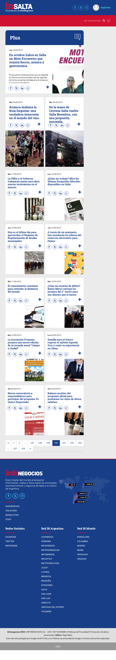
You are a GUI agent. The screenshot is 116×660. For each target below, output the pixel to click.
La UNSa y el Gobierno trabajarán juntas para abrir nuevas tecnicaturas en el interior (24, 183)
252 (72, 443)
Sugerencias (12, 506)
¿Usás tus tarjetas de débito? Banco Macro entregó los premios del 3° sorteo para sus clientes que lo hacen (64, 290)
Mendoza (46, 576)
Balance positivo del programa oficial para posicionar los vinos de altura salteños (64, 398)
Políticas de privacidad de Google (67, 638)
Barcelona (83, 537)
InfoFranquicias (50, 550)
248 (40, 443)
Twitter (9, 541)
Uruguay (82, 559)
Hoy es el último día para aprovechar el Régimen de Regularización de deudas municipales (23, 237)
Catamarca (47, 537)
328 (23, 448)
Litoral (45, 572)
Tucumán (46, 611)
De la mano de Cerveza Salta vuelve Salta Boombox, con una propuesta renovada (63, 114)
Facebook (10, 537)
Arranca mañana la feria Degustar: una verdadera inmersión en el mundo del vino (24, 112)
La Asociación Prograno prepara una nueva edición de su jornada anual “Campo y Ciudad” (24, 344)
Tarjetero (11, 510)
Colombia (82, 541)
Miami (80, 550)
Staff (8, 519)
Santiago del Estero (52, 607)
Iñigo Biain (67, 635)
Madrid (81, 545)
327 (15, 448)
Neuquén (46, 581)
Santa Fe (46, 602)
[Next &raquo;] (30, 449)
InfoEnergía (48, 545)
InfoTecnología (50, 563)
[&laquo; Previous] (8, 443)
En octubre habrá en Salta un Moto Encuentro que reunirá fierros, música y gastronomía (27, 60)
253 (80, 443)
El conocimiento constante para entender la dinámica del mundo (23, 288)
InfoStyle (46, 559)
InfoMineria (48, 554)
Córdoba (46, 541)
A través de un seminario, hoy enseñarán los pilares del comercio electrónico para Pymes (64, 237)
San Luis (45, 598)
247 (32, 443)
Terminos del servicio (92, 638)
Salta (44, 589)
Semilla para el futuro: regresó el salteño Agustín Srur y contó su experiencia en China (63, 344)
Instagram (11, 545)
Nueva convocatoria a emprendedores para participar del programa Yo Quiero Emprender (23, 398)
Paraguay (82, 554)
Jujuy (44, 567)
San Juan (46, 594)
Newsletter (12, 515)
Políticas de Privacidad (78, 632)
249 (48, 443)
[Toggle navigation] (108, 21)
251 (64, 443)
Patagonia (47, 585)
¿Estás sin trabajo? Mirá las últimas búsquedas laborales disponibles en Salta (64, 181)
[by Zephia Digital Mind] (58, 646)
